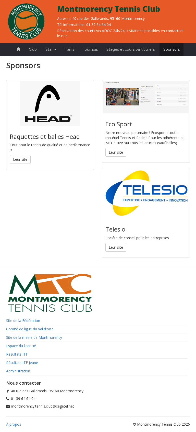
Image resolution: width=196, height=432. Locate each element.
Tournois (90, 49)
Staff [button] (49, 49)
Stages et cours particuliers (130, 49)
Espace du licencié (21, 345)
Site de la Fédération (23, 320)
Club (33, 49)
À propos (13, 424)
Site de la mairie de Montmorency (34, 337)
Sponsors (171, 49)
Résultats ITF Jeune (22, 362)
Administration (18, 371)
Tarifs (69, 49)
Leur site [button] (20, 159)
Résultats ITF (17, 354)
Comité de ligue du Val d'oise (30, 329)
